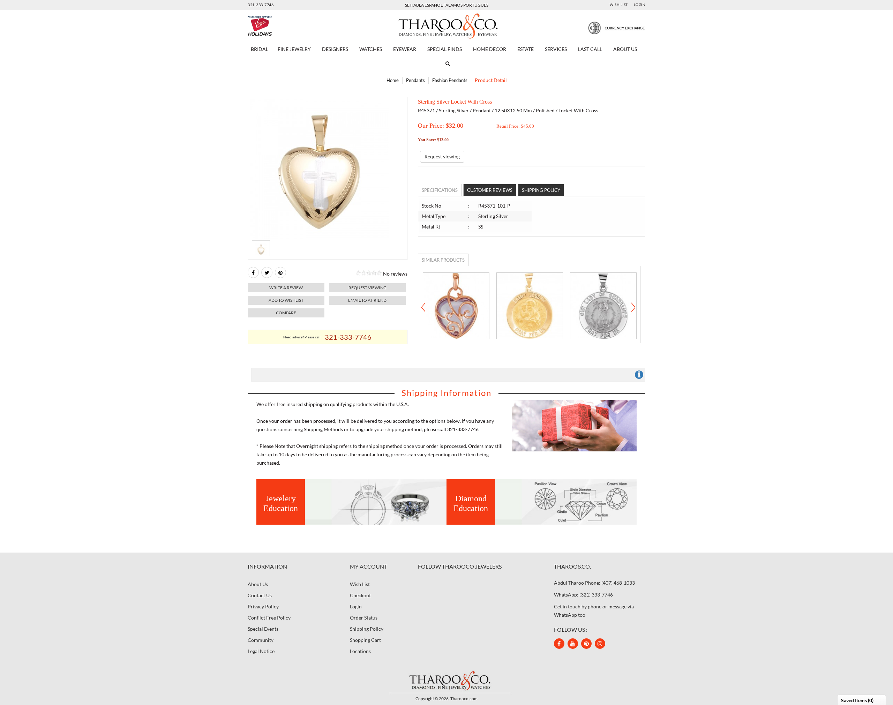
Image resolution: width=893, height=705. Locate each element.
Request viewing (367, 287)
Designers (335, 49)
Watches (370, 49)
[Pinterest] (586, 643)
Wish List (619, 4)
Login (640, 4)
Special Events (263, 629)
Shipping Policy (541, 190)
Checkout (360, 595)
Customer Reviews (489, 190)
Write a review (286, 287)
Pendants (415, 80)
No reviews (395, 274)
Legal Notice (261, 651)
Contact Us (260, 595)
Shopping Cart (365, 640)
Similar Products (443, 260)
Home (393, 80)
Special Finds (444, 49)
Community (260, 640)
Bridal (259, 49)
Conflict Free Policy (269, 618)
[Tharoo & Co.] (447, 25)
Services (556, 49)
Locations (360, 651)
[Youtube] (573, 643)
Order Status (363, 618)
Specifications (440, 190)
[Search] (446, 63)
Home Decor (489, 49)
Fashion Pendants (449, 80)
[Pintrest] (280, 272)
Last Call (590, 49)
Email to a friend (367, 300)
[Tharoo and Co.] (446, 680)
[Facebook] (253, 272)
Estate (525, 49)
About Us (625, 49)
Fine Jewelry (294, 49)
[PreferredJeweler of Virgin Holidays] (276, 26)
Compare (286, 312)
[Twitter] (266, 272)
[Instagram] (600, 643)
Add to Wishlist (286, 300)
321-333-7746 (260, 4)
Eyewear (404, 49)
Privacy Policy (263, 606)
